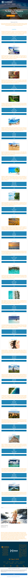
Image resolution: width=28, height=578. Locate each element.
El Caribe (14, 386)
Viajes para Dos (14, 333)
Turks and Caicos (14, 289)
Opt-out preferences (9, 576)
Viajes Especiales (14, 332)
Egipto (14, 142)
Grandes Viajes (14, 38)
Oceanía (14, 473)
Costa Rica (14, 29)
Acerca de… (20, 5)
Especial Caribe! (14, 183)
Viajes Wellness (14, 339)
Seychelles (14, 117)
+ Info (14, 42)
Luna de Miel (14, 307)
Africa (14, 60)
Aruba (14, 265)
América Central (14, 36)
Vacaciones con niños (14, 39)
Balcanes (14, 434)
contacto (25, 5)
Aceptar (14, 574)
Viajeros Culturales (14, 451)
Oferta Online (14, 402)
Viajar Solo (14, 210)
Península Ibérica (14, 498)
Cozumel (14, 191)
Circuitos (14, 37)
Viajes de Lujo (14, 283)
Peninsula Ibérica (14, 410)
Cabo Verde (14, 241)
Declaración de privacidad (14, 576)
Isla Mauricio (14, 94)
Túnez (14, 45)
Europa (14, 450)
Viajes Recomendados (14, 476)
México (14, 208)
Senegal (14, 70)
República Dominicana (14, 166)
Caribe (14, 207)
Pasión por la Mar (14, 184)
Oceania (14, 458)
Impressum (18, 576)
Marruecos (14, 217)
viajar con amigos (14, 111)
